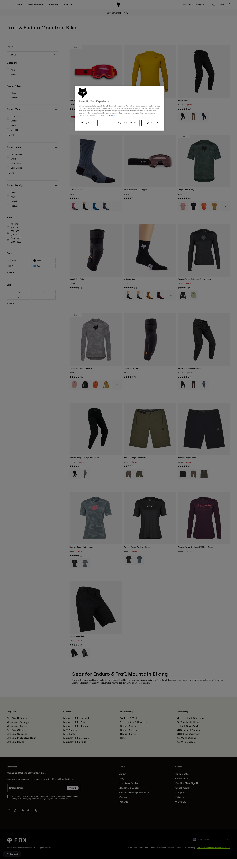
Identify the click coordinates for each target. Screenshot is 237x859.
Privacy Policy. (112, 115)
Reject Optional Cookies (128, 123)
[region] (119, 108)
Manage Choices (88, 123)
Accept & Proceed (150, 123)
